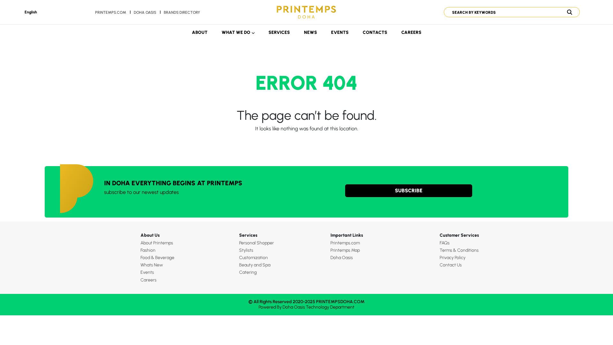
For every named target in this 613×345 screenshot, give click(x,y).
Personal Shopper (256, 243)
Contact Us (451, 265)
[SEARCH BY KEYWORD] (509, 12)
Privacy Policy (452, 257)
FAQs (445, 243)
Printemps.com (110, 12)
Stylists (246, 250)
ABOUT (200, 32)
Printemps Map (345, 250)
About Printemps (156, 243)
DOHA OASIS (145, 12)
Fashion (147, 250)
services (279, 32)
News (310, 32)
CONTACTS (375, 32)
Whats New (151, 265)
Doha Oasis (341, 257)
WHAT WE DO (236, 32)
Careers (411, 32)
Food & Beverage (157, 257)
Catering (248, 272)
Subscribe (408, 191)
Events (340, 32)
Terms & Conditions (459, 250)
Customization (253, 257)
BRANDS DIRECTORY (182, 12)
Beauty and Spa (254, 265)
